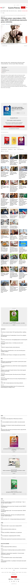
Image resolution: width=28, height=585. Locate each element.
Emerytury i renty (5, 15)
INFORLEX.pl (10, 572)
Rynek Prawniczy (3, 509)
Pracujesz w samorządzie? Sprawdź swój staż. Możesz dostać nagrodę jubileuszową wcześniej (13, 371)
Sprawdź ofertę (14, 126)
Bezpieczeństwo (3, 341)
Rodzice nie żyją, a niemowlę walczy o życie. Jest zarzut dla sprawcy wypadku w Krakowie (13, 351)
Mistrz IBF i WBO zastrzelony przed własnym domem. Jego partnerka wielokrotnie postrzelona (13, 430)
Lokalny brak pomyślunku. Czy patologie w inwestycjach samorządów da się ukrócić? (13, 561)
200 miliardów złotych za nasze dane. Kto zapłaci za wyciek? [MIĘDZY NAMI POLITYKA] (13, 507)
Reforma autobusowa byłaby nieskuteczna (8, 529)
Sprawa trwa (4, 71)
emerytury (15, 149)
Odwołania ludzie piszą (5, 70)
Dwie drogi (4, 68)
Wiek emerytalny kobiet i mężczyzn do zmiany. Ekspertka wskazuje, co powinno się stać (13, 379)
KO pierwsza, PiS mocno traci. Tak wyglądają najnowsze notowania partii (14, 339)
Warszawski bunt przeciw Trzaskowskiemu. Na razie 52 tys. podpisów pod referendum (13, 336)
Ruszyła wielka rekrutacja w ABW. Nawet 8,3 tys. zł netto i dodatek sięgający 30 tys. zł (5, 216)
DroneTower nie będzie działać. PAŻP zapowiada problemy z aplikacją (13, 332)
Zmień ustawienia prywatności (23, 568)
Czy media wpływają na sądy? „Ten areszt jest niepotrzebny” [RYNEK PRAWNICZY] (13, 511)
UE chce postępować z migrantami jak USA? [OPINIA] (10, 535)
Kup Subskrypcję (23, 7)
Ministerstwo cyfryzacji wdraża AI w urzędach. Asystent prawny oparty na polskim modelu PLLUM (13, 362)
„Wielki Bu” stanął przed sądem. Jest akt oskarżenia (10, 347)
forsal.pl (5, 572)
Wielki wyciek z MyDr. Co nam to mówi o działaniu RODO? (11, 525)
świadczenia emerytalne (4, 149)
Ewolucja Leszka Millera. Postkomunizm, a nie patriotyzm (11, 532)
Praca (2, 15)
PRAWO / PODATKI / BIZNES (14, 469)
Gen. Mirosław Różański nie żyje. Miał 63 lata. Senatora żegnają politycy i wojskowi (14, 366)
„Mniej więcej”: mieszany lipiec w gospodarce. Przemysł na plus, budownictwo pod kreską (12, 554)
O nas (4, 568)
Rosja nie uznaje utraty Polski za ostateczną (9, 546)
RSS (14, 570)
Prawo (1, 360)
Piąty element (2, 500)
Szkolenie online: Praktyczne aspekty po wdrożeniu (17, 110)
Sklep (22, 572)
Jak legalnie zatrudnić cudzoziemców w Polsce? (14, 492)
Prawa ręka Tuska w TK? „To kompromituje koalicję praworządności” (13, 519)
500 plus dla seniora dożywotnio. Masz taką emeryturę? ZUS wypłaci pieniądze (13, 375)
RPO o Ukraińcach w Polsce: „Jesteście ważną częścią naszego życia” (22, 216)
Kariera (13, 568)
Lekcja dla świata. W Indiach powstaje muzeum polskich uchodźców (13, 549)
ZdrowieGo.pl (17, 572)
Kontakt (2, 568)
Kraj (1, 338)
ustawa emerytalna (10, 149)
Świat (1, 420)
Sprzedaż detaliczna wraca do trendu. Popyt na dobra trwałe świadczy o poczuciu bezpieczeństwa (5, 227)
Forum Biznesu (24, 572)
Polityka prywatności (16, 568)
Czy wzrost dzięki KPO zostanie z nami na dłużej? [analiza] (11, 557)
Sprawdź (14, 451)
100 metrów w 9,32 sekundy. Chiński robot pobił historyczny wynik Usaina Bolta (13, 426)
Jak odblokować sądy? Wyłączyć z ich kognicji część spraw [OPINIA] (13, 354)
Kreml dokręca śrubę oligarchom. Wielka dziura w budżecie (11, 418)
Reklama (7, 568)
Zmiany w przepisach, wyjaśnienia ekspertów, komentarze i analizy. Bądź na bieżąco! (14, 471)
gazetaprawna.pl (13, 572)
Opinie (1, 524)
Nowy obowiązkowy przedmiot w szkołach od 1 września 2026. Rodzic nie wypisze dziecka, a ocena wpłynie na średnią (14, 227)
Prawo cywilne (2, 353)
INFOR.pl (7, 572)
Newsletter (20, 572)
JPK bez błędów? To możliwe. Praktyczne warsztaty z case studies (14, 323)
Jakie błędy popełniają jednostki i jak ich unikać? (18, 108)
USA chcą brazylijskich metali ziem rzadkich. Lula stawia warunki (13, 421)
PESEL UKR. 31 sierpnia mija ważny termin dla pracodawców (12, 382)
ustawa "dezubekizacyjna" (20, 149)
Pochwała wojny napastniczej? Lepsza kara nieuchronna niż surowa (13, 539)
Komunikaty (9, 568)
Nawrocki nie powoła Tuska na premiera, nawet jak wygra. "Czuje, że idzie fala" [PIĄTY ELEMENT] (13, 502)
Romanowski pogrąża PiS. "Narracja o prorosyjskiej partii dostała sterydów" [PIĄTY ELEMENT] (13, 515)
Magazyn (2, 545)
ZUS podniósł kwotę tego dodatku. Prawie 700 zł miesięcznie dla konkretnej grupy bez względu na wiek (12, 387)
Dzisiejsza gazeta (3, 7)
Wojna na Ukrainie (3, 417)
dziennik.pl (3, 572)
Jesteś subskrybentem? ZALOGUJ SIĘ (14, 128)
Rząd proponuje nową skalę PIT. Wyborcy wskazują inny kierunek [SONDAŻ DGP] (14, 216)
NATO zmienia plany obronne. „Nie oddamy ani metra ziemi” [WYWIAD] (12, 343)
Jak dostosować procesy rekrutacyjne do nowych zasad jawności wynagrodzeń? (14, 449)
